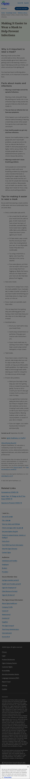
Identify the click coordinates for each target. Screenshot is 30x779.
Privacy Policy (7, 777)
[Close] (28, 767)
